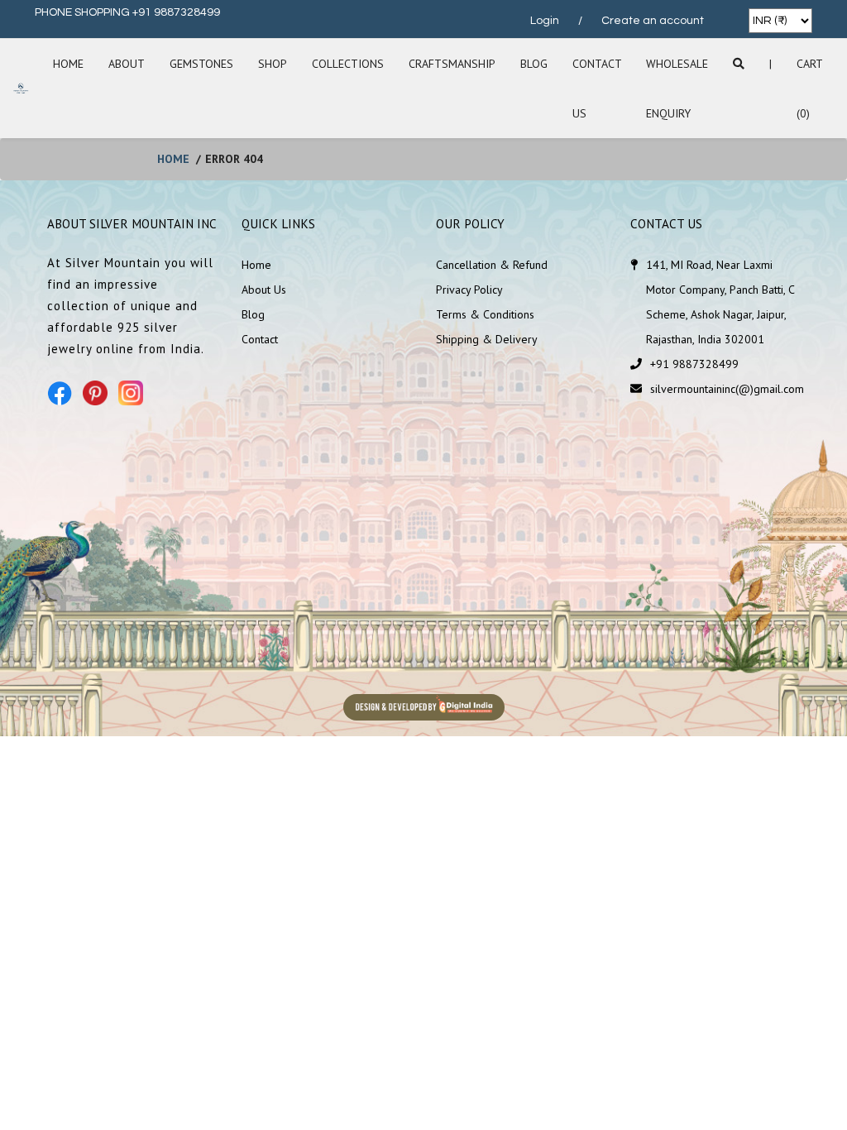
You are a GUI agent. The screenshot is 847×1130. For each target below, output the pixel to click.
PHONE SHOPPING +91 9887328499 (127, 12)
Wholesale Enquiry (677, 88)
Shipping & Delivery (487, 339)
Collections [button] (348, 63)
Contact (260, 339)
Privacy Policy (469, 289)
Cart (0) (809, 88)
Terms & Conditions (485, 314)
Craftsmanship (452, 63)
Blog (534, 63)
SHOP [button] (272, 63)
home (173, 158)
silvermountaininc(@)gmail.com (727, 388)
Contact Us (596, 88)
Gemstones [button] (201, 63)
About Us (264, 289)
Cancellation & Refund (492, 264)
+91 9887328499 (694, 364)
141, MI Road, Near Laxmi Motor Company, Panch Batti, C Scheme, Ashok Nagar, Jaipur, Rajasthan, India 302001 (720, 302)
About (126, 63)
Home (68, 63)
